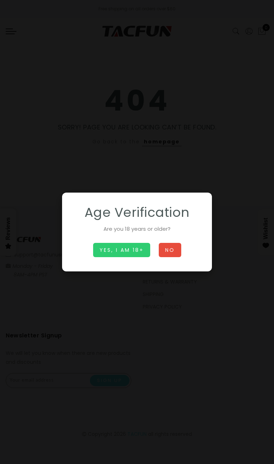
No (170, 250)
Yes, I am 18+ (122, 250)
